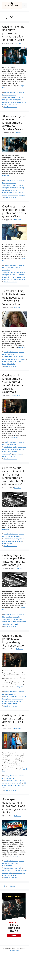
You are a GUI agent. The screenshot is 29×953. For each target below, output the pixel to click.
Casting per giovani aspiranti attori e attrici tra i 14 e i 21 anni (14, 720)
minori (9, 277)
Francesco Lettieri (17, 699)
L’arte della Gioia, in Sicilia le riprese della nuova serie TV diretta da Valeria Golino (13, 297)
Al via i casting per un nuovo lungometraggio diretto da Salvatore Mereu (14, 122)
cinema (4, 102)
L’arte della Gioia (21, 359)
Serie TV (13, 354)
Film (3, 536)
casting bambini (20, 272)
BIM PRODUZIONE (18, 780)
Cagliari (15, 185)
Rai (7, 778)
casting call (19, 97)
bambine (7, 97)
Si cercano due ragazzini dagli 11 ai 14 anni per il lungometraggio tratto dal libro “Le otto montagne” (13, 476)
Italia (3, 95)
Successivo (14, 886)
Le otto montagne (16, 622)
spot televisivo (15, 279)
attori (6, 185)
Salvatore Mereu (13, 195)
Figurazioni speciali (8, 267)
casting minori (6, 275)
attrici (10, 185)
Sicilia (15, 104)
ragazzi (10, 104)
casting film (5, 188)
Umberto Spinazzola (8, 456)
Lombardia (21, 275)
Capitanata (13, 868)
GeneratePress (14, 950)
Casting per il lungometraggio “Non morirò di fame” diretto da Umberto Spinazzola (12, 383)
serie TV (20, 361)
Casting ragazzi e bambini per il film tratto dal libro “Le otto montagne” (13, 560)
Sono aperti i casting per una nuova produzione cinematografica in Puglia (14, 806)
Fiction (4, 354)
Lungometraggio (11, 95)
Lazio (4, 701)
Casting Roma (6, 699)
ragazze (4, 104)
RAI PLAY (21, 785)
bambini (6, 272)
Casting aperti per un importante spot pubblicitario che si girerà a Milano (14, 211)
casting (13, 97)
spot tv (22, 279)
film (9, 102)
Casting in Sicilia (7, 100)
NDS (24, 783)
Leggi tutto (5, 175)
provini (23, 102)
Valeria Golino (11, 364)
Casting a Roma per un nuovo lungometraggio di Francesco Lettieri (13, 640)
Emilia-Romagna (13, 783)
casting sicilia (17, 100)
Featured (21, 92)
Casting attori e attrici (11, 92)
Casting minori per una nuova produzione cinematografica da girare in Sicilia (13, 33)
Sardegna (22, 195)
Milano (4, 277)
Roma (15, 703)
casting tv (15, 275)
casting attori (22, 447)
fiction (13, 359)
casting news (14, 188)
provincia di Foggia (19, 873)
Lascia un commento (10, 107)
